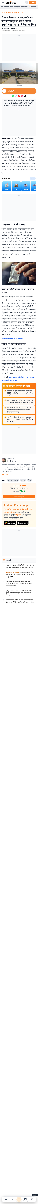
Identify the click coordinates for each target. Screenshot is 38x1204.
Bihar (15, 12)
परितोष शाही (13, 461)
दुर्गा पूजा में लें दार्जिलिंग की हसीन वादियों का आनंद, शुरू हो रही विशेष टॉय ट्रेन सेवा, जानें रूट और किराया (19, 593)
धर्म (31, 509)
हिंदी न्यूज (18, 515)
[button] (19, 73)
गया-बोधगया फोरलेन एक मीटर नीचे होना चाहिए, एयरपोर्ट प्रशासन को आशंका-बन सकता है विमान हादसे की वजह (20, 410)
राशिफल (12, 512)
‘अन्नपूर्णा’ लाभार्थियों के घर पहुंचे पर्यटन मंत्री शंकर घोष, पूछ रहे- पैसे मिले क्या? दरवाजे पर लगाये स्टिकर (20, 601)
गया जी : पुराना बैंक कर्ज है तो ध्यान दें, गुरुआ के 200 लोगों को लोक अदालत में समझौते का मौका (20, 401)
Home (3, 12)
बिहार (11, 7)
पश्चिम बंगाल (24, 7)
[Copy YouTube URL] (19, 96)
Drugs (23, 480)
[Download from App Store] (23, 523)
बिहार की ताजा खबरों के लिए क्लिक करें (12, 338)
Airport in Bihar (13, 480)
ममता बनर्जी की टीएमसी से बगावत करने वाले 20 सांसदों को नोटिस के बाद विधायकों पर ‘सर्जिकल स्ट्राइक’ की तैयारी (19, 583)
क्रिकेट (6, 512)
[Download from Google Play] (10, 523)
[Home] (11, 2)
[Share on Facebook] (16, 96)
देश (5, 509)
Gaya (21, 12)
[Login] (19, 1199)
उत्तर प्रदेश (17, 7)
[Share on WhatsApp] (13, 96)
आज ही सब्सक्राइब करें (19, 497)
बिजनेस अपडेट (24, 509)
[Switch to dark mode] (26, 2)
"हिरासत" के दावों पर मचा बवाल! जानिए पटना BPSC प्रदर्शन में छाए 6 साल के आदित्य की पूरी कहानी (20, 393)
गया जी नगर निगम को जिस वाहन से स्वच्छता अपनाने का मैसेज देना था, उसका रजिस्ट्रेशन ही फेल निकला (20, 419)
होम (2, 7)
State (9, 12)
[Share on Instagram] (22, 96)
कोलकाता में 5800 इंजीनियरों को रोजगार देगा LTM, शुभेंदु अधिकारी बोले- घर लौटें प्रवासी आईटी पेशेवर (20, 566)
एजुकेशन (9, 509)
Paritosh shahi (11, 28)
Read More (5, 474)
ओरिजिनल (33, 7)
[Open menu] (3, 2)
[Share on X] (25, 96)
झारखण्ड (6, 7)
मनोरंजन (16, 509)
